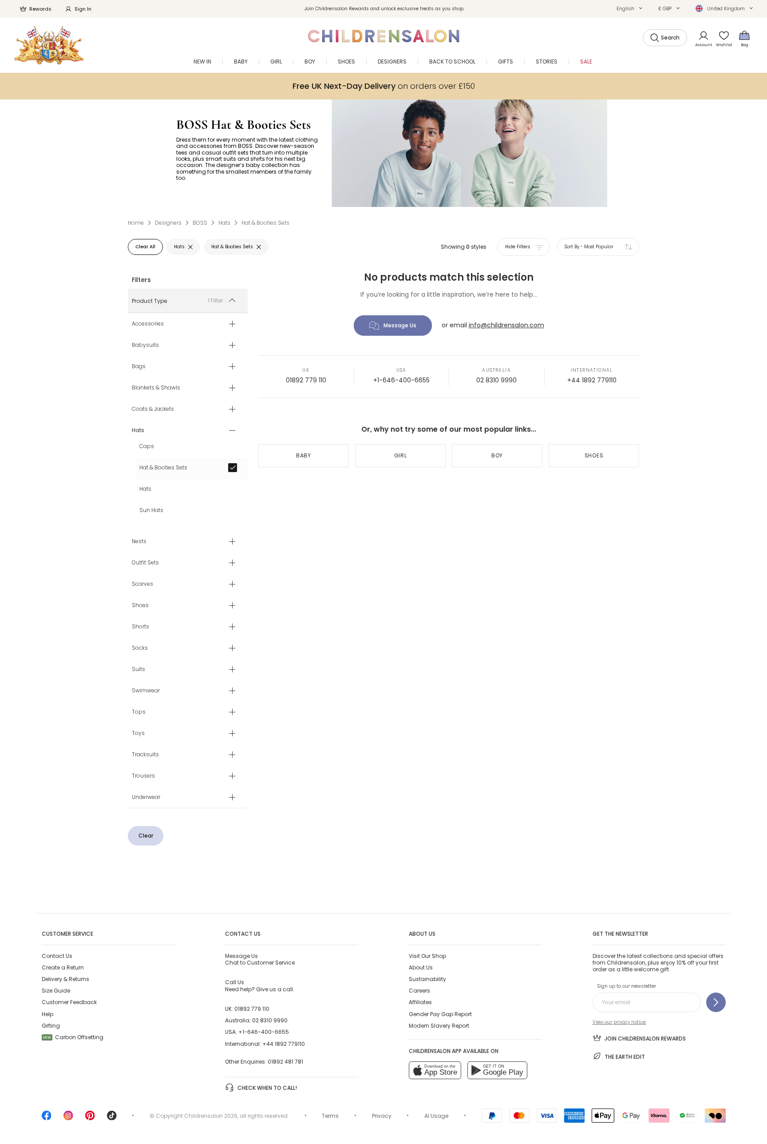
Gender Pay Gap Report (440, 1014)
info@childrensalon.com (506, 325)
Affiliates (420, 1002)
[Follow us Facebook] (46, 1118)
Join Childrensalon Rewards (645, 1038)
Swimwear (146, 691)
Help (47, 1014)
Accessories (148, 324)
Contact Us (57, 956)
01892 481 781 (285, 1061)
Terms (330, 1116)
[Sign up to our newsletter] (716, 1002)
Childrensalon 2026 (210, 1116)
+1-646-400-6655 (401, 380)
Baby (303, 455)
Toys (138, 733)
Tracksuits (145, 755)
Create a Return (63, 967)
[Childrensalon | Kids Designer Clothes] (49, 45)
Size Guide (56, 990)
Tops (139, 712)
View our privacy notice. (619, 1022)
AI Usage (436, 1116)
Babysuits (145, 345)
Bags (139, 366)
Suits (138, 669)
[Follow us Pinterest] (90, 1118)
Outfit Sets (145, 563)
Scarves (142, 584)
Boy (497, 455)
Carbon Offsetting (73, 1037)
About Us (421, 967)
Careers (419, 990)
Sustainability (427, 979)
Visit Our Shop (427, 956)
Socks (140, 648)
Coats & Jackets (153, 409)
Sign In (83, 8)
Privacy (381, 1116)
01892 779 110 (306, 380)
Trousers (143, 776)
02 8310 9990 (496, 380)
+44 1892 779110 (592, 380)
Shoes (140, 605)
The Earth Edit (625, 1057)
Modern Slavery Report (439, 1025)
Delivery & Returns (65, 979)
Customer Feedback (69, 1002)
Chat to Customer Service (260, 959)
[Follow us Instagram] (68, 1118)
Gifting (51, 1025)
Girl (400, 455)
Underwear (146, 797)
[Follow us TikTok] (112, 1118)
